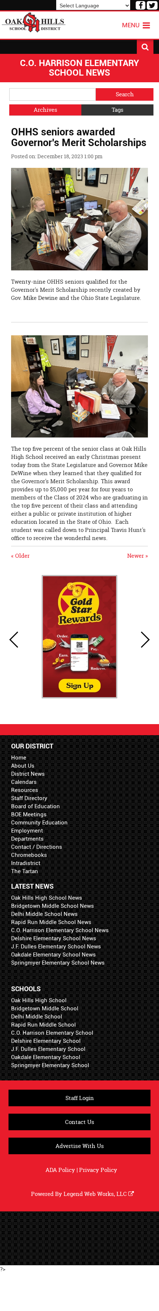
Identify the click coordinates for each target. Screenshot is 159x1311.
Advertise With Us (79, 1146)
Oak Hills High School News (46, 898)
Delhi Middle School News (44, 914)
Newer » (137, 556)
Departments (27, 839)
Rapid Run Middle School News (51, 922)
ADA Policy (60, 1170)
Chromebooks (29, 855)
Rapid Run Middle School (43, 1024)
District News (28, 774)
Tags (118, 110)
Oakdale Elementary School (45, 1057)
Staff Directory (29, 798)
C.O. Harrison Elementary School (52, 1033)
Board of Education (35, 806)
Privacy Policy (98, 1170)
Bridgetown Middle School (44, 1008)
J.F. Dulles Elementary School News (56, 946)
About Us (22, 765)
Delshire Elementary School (46, 1041)
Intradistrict (25, 863)
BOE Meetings (29, 814)
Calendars (24, 782)
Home (18, 757)
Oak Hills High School (39, 1000)
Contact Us (79, 1122)
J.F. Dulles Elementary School (48, 1049)
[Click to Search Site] (145, 47)
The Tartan (24, 871)
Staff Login (79, 1098)
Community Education (39, 822)
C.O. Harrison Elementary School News (60, 930)
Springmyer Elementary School (50, 1065)
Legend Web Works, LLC (96, 1194)
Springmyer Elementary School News (58, 962)
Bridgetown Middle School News (52, 906)
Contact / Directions (36, 847)
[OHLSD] (33, 21)
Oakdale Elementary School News (53, 954)
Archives (45, 110)
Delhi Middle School (36, 1016)
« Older (20, 556)
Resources (24, 790)
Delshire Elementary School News (53, 938)
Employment (27, 830)
